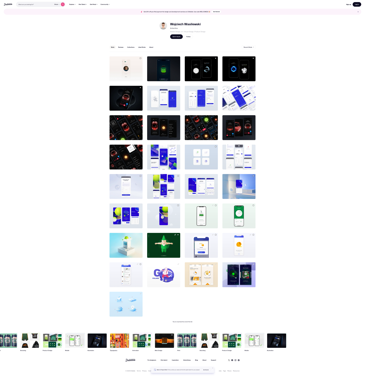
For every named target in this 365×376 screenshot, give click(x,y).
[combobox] (34, 4)
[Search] (63, 4)
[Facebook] (232, 360)
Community (104, 4)
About (204, 360)
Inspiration (175, 360)
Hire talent (164, 360)
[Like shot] (139, 77)
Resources (236, 371)
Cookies (150, 371)
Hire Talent (82, 4)
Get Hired (93, 4)
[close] (358, 11)
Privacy (144, 371)
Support (213, 360)
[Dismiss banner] (213, 368)
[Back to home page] (8, 4)
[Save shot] (135, 77)
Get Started (216, 11)
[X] (229, 360)
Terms (139, 371)
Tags (224, 371)
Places (229, 371)
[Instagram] (235, 360)
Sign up (348, 4)
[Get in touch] (131, 77)
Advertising (186, 360)
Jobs (220, 371)
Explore (71, 4)
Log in (357, 4)
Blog (196, 360)
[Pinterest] (239, 360)
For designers (152, 360)
